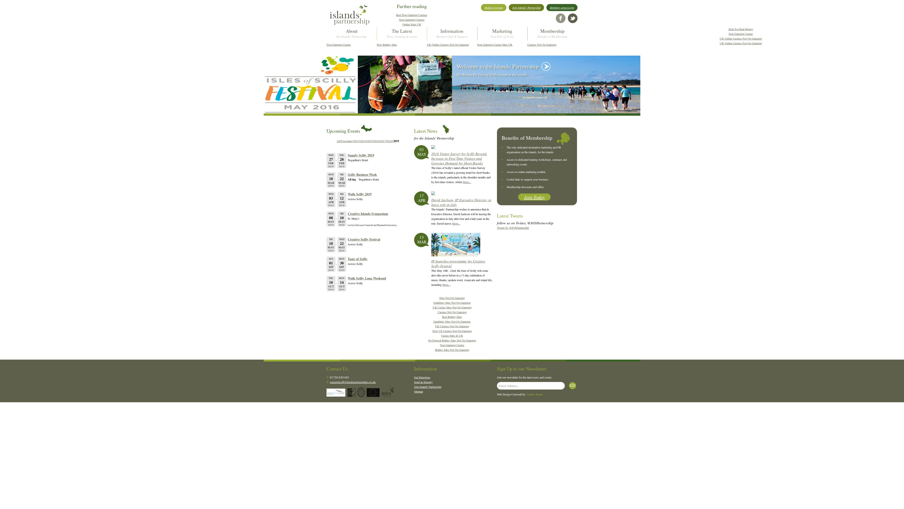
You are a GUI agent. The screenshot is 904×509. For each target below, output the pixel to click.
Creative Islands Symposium (368, 213)
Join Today (534, 197)
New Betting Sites (387, 44)
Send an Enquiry (423, 382)
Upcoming (347, 141)
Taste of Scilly (357, 258)
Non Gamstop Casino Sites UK (495, 44)
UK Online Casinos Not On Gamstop (448, 44)
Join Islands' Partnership (526, 7)
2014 (363, 141)
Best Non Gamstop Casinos (411, 15)
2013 (356, 141)
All (338, 141)
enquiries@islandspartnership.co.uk (353, 382)
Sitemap (418, 391)
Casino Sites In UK (452, 335)
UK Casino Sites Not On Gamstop (452, 307)
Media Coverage (493, 7)
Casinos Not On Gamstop (541, 44)
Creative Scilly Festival (364, 239)
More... (467, 182)
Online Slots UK (411, 24)
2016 (376, 141)
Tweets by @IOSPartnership (513, 228)
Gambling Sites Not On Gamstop (452, 302)
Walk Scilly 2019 (359, 194)
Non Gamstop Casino (339, 44)
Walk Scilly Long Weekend (367, 278)
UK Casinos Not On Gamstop (452, 326)
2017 (383, 141)
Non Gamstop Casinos (411, 19)
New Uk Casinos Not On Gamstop (452, 331)
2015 (370, 141)
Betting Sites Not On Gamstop (452, 350)
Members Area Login (562, 7)
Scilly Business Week (362, 174)
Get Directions (422, 377)
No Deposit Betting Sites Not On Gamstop (452, 340)
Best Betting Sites (452, 317)
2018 (389, 141)
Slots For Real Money (740, 29)
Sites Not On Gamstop (452, 298)
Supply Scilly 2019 (361, 155)
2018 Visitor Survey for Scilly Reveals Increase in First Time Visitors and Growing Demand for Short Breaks (459, 158)
